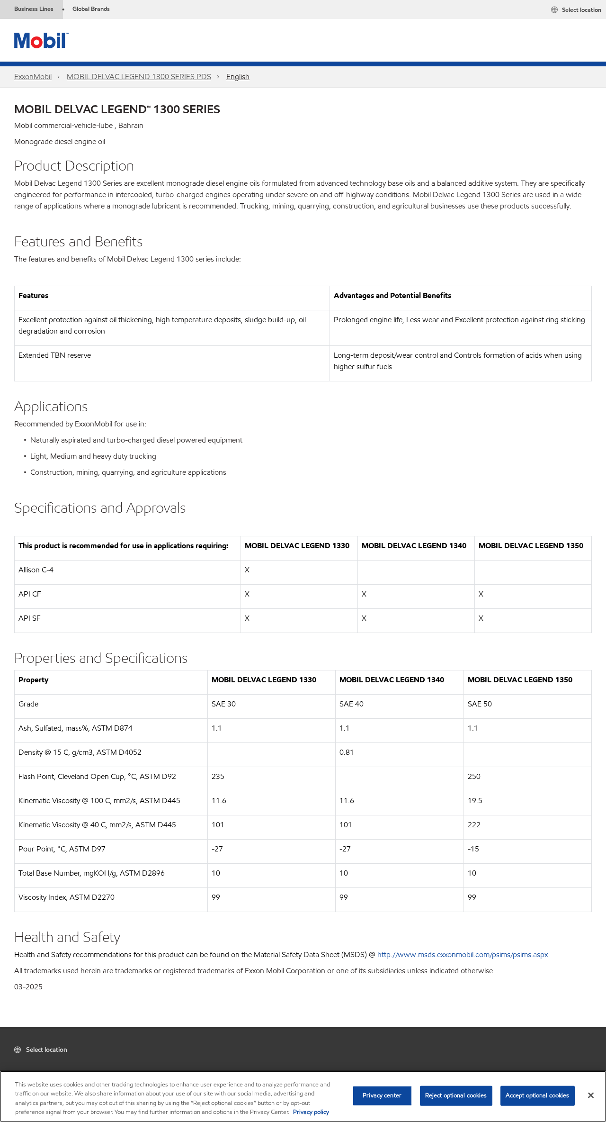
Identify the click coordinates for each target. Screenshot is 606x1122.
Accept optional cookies (538, 1095)
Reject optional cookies (456, 1095)
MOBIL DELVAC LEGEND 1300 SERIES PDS (139, 76)
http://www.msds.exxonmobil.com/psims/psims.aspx (462, 954)
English (238, 76)
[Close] (590, 1095)
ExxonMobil (33, 76)
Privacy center (382, 1095)
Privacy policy (311, 1112)
